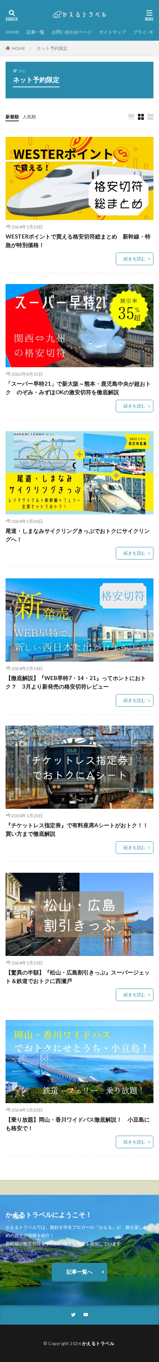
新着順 (12, 116)
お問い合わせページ (72, 32)
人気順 (29, 116)
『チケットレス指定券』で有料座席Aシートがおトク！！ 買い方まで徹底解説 (79, 829)
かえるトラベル (98, 1343)
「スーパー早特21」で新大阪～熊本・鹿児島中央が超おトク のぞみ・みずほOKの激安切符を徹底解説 (78, 387)
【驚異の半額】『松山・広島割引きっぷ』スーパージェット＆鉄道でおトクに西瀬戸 (78, 976)
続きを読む (135, 258)
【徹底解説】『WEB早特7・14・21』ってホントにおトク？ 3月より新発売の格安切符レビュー (76, 682)
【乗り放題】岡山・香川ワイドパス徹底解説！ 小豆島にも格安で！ (78, 1123)
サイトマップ (112, 32)
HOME (12, 32)
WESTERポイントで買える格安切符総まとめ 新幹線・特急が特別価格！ (78, 240)
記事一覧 (35, 32)
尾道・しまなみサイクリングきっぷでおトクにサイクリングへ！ (78, 535)
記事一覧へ (79, 1271)
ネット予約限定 (52, 48)
